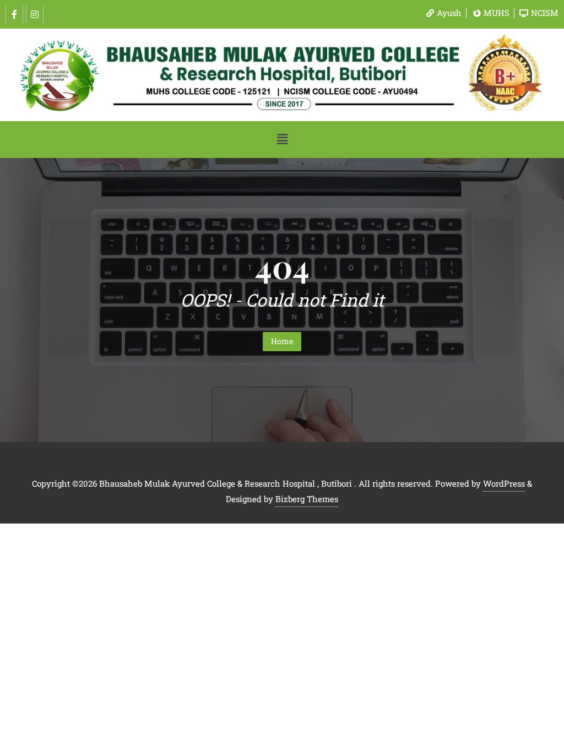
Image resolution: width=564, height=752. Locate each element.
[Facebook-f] (14, 14)
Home (282, 341)
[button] (282, 139)
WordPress (504, 483)
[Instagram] (35, 14)
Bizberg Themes (306, 498)
